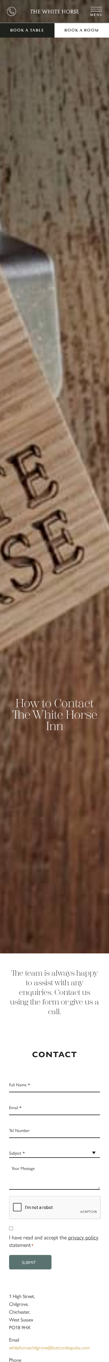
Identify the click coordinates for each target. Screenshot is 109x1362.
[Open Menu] (96, 11)
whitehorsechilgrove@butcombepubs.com (49, 1347)
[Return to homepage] (54, 11)
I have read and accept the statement (53, 1240)
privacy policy (83, 1237)
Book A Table (27, 30)
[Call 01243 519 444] (11, 11)
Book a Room (81, 30)
